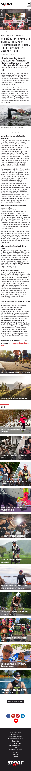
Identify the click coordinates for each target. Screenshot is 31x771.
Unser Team (16, 752)
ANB (15, 747)
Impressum (15, 754)
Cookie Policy (15, 741)
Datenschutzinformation (15, 736)
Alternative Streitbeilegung (15, 749)
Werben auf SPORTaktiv (16, 743)
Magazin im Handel (15, 734)
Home (3, 35)
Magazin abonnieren (15, 732)
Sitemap (15, 756)
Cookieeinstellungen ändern (15, 738)
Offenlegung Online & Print (15, 745)
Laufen (10, 35)
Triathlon (19, 35)
